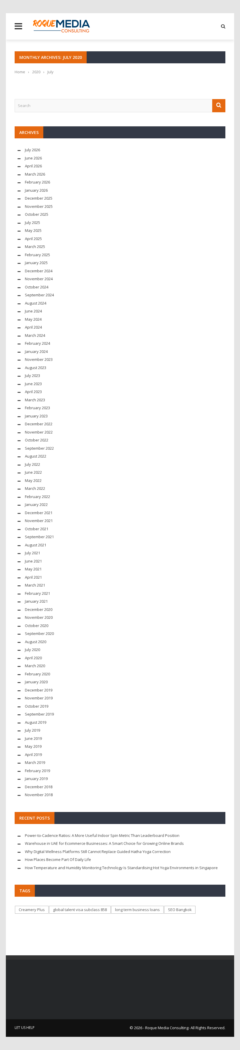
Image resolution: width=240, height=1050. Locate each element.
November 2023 (39, 359)
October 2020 (36, 625)
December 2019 (38, 690)
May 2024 (33, 319)
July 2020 (32, 649)
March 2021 (35, 585)
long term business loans (137, 909)
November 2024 (39, 278)
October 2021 (36, 528)
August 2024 (35, 303)
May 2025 (33, 230)
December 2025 (38, 198)
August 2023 (35, 367)
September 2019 (39, 714)
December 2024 (38, 270)
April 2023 (33, 391)
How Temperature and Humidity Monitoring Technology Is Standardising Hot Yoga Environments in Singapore (121, 867)
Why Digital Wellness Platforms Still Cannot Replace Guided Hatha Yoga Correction (98, 851)
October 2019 (36, 706)
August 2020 (35, 641)
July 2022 (32, 464)
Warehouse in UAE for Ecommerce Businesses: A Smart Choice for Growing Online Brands (104, 843)
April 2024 (33, 327)
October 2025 (36, 214)
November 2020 (39, 617)
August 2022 (35, 456)
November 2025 (39, 206)
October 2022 (36, 440)
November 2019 (39, 698)
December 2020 (38, 609)
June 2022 (33, 472)
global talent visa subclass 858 (80, 909)
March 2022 (35, 488)
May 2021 (33, 569)
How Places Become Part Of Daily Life (58, 859)
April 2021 (33, 577)
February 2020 (37, 674)
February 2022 (37, 496)
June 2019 (33, 738)
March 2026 (35, 174)
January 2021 (36, 601)
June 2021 (33, 561)
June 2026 (33, 158)
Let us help (25, 1027)
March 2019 (35, 762)
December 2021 (38, 512)
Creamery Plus (32, 909)
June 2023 (33, 383)
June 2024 (33, 311)
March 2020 (35, 665)
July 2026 (32, 149)
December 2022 (38, 424)
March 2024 (35, 335)
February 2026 (37, 182)
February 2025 (37, 254)
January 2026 (36, 190)
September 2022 (39, 448)
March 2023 (35, 399)
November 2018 (39, 794)
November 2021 (39, 520)
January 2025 (36, 262)
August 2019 (35, 722)
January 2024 (36, 351)
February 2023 (37, 407)
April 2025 (33, 238)
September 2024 (39, 295)
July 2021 (32, 552)
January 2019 (36, 778)
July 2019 (32, 730)
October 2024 (36, 287)
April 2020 (33, 657)
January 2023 (36, 416)
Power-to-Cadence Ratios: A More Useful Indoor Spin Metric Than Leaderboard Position (102, 835)
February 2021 (37, 593)
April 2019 (33, 754)
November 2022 (39, 432)
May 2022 (33, 480)
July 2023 (32, 375)
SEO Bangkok (180, 909)
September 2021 (39, 536)
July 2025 (32, 222)
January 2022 (36, 504)
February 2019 (37, 770)
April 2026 (33, 166)
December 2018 (38, 786)
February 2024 (37, 343)
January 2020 (36, 681)
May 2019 (33, 746)
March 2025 (35, 246)
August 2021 (35, 545)
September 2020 (39, 633)
